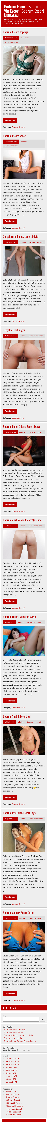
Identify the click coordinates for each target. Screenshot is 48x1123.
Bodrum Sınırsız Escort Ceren (18, 912)
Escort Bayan (18, 321)
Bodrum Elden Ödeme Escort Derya (21, 426)
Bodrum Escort (18, 127)
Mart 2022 (11, 1073)
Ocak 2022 (11, 1079)
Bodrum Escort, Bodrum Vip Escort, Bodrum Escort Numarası (24, 10)
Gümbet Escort (13, 1100)
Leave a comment (11, 42)
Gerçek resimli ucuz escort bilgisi (21, 236)
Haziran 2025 (12, 1061)
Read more (10, 120)
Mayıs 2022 (11, 1067)
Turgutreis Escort (14, 1109)
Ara (4, 1016)
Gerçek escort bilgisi (14, 330)
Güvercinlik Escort (14, 1106)
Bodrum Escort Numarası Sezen (19, 616)
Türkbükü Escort (13, 1112)
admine (24, 142)
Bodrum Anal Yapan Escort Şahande (22, 520)
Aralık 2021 (11, 1082)
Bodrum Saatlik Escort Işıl (17, 716)
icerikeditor (24, 38)
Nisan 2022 (11, 1070)
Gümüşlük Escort (14, 1103)
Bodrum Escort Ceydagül (16, 32)
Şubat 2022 (11, 1076)
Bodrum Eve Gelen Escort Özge (19, 813)
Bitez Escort (11, 1091)
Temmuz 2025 (12, 1058)
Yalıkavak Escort (13, 1114)
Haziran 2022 (12, 1064)
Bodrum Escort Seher (14, 136)
